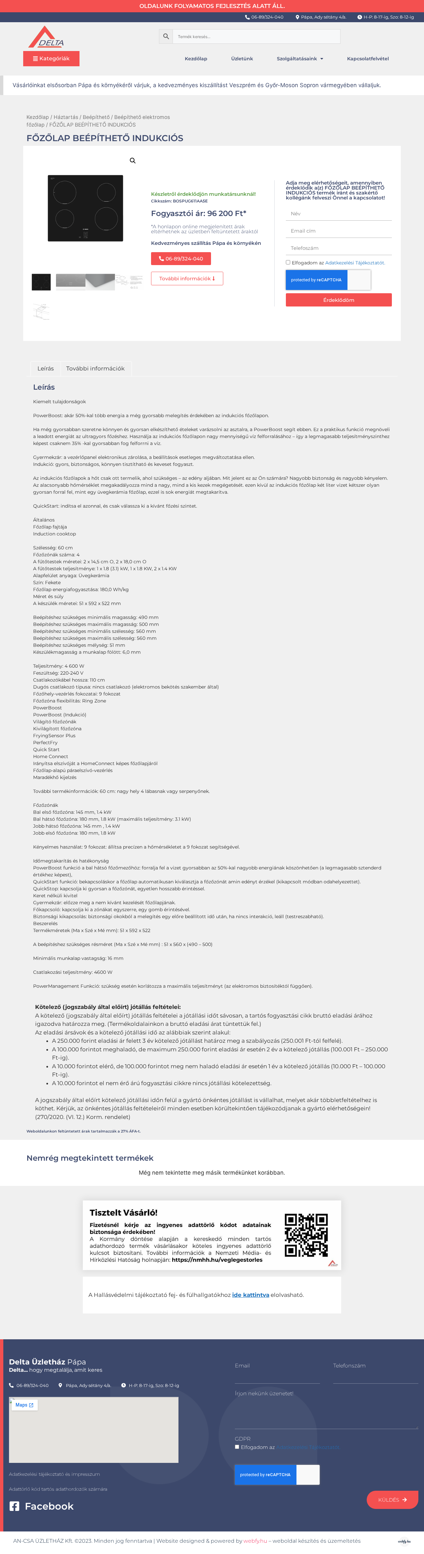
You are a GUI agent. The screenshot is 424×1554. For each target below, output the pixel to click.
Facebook (49, 1506)
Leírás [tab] (45, 368)
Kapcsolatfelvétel (368, 59)
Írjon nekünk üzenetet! (264, 1393)
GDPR (242, 1439)
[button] (133, 161)
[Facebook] (14, 1506)
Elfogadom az (291, 1447)
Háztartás (66, 117)
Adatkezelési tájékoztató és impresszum (54, 1474)
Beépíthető (96, 117)
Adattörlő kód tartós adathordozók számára (58, 1489)
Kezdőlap (196, 59)
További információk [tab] (95, 368)
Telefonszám (349, 1365)
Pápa (47, 1362)
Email (242, 1365)
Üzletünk (242, 59)
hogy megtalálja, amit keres (55, 1370)
